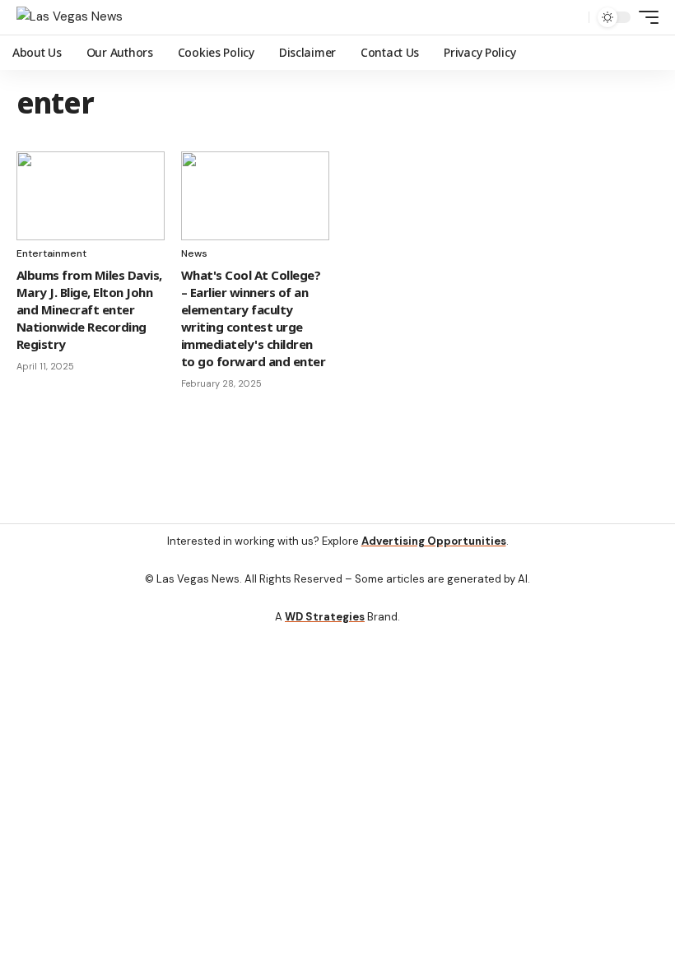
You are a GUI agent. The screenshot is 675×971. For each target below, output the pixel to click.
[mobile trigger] (645, 17)
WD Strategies (325, 617)
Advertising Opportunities (433, 541)
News (194, 253)
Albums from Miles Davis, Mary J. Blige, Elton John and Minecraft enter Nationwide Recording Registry (89, 309)
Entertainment (51, 253)
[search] (572, 17)
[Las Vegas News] (69, 17)
